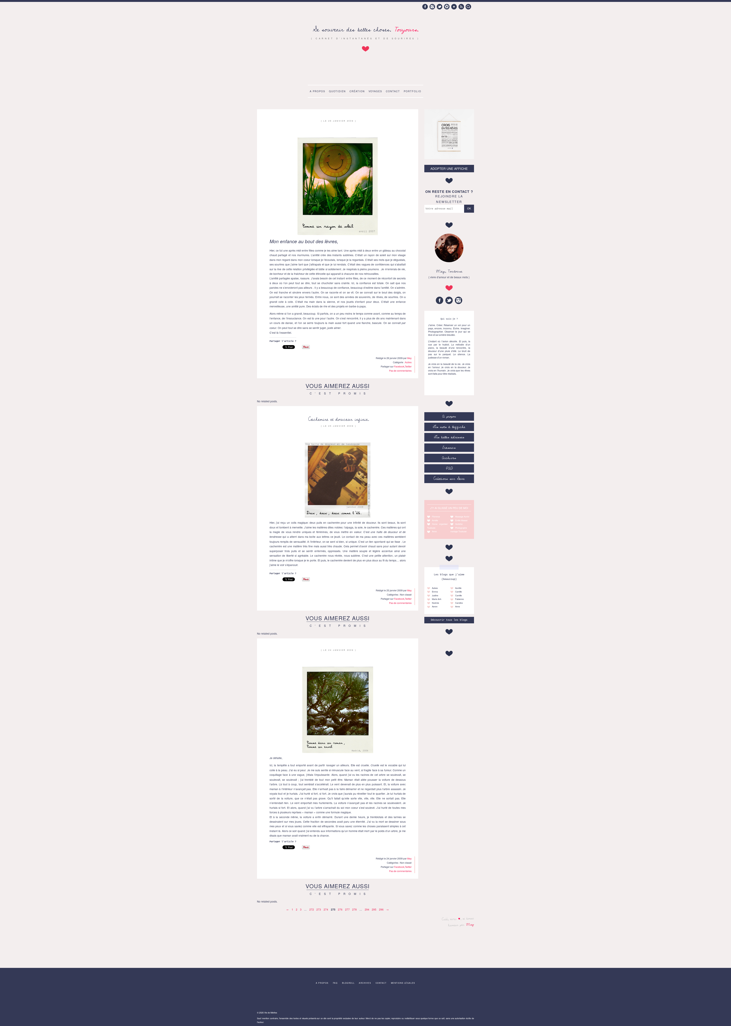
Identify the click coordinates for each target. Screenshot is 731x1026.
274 (326, 909)
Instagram (432, 7)
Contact (393, 91)
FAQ (449, 468)
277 (347, 909)
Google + (454, 7)
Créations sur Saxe (449, 478)
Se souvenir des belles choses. (365, 29)
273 (318, 909)
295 (374, 909)
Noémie (435, 602)
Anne (434, 531)
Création (357, 91)
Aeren (434, 606)
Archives (449, 457)
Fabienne (459, 599)
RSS (461, 7)
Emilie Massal (461, 520)
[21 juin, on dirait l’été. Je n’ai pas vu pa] (294, 998)
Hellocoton (447, 7)
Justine (435, 595)
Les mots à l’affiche (449, 426)
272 (311, 909)
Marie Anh (436, 599)
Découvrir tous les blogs (449, 620)
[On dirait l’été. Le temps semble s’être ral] (365, 998)
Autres (408, 362)
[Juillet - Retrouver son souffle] (342, 998)
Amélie (435, 520)
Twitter (439, 7)
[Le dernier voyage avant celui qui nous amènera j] (389, 998)
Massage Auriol (462, 516)
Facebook (425, 7)
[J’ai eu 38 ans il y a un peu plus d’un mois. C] (270, 998)
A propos (317, 91)
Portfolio (412, 91)
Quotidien (337, 91)
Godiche (459, 524)
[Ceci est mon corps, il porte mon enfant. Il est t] (318, 998)
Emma (435, 591)
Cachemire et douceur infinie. (338, 419)
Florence (436, 516)
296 (381, 909)
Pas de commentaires (400, 370)
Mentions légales (403, 983)
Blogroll (348, 983)
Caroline (459, 602)
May (470, 924)
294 (367, 909)
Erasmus (449, 447)
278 (354, 909)
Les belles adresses (449, 437)
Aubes (435, 588)
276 (340, 909)
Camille (458, 591)
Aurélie (458, 588)
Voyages (375, 91)
